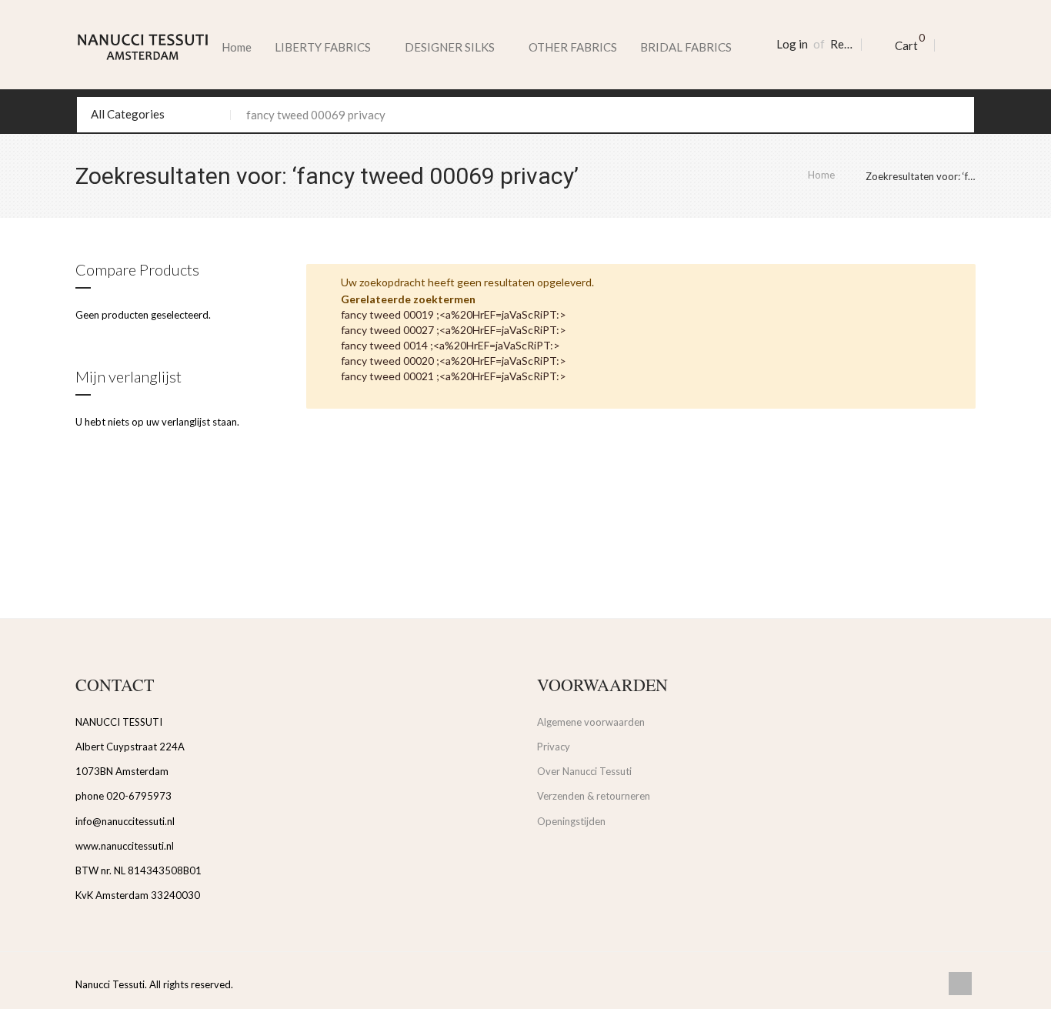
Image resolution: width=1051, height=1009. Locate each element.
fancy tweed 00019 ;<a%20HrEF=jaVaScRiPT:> (453, 314)
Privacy (553, 746)
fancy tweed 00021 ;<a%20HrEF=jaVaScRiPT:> (453, 376)
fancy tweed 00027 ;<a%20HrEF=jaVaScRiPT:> (453, 329)
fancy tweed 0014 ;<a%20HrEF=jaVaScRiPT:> (450, 345)
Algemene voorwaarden (591, 722)
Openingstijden (571, 821)
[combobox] (525, 114)
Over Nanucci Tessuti (584, 771)
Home (237, 47)
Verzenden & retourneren (593, 796)
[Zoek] (956, 114)
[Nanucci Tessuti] (142, 47)
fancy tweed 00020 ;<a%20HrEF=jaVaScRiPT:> (453, 360)
